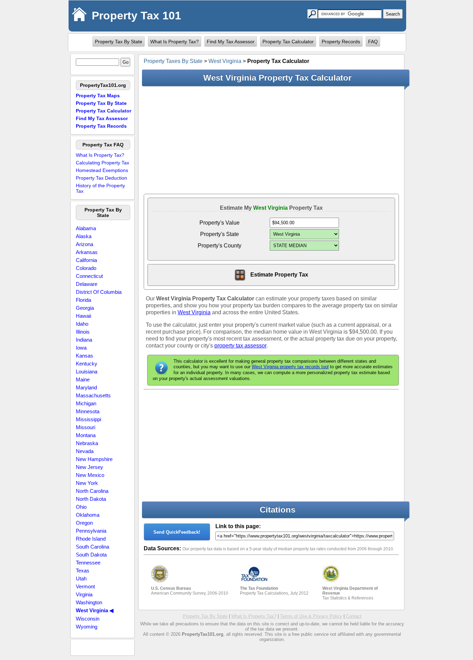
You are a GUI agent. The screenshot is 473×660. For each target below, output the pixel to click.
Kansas (84, 356)
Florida (83, 300)
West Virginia (224, 61)
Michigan (86, 403)
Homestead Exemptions (102, 170)
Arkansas (87, 252)
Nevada (84, 451)
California (86, 260)
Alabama (86, 228)
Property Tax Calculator (288, 41)
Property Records (341, 41)
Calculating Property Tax (102, 162)
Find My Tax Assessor (231, 41)
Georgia (85, 308)
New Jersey (89, 467)
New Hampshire (94, 459)
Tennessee (88, 563)
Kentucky (86, 364)
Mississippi (88, 419)
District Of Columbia (99, 292)
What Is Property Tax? (174, 41)
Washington (89, 602)
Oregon (84, 523)
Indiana (84, 340)
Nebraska (87, 443)
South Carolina (92, 547)
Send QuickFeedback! (176, 532)
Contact (354, 616)
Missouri (85, 427)
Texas (82, 570)
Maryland (86, 387)
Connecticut (89, 276)
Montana (86, 435)
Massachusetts (93, 395)
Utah (81, 578)
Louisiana (86, 371)
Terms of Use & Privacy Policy (311, 616)
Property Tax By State (118, 41)
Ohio (81, 507)
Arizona (84, 244)
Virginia (84, 594)
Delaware (86, 284)
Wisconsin (87, 619)
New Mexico (90, 475)
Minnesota (87, 411)
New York (87, 483)
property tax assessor (240, 346)
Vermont (85, 586)
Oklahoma (87, 515)
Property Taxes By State (173, 61)
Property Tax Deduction (101, 178)
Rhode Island (91, 539)
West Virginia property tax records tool (290, 366)
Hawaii (83, 316)
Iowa (81, 348)
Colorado (86, 268)
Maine (83, 379)
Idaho (82, 324)
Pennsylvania (91, 531)
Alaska (83, 236)
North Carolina (92, 491)
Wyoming (86, 627)
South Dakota (91, 555)
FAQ (373, 41)
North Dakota (91, 499)
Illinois (83, 332)
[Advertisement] (271, 139)
